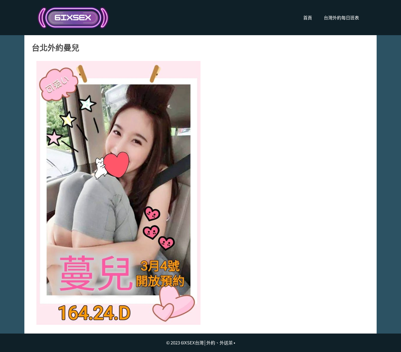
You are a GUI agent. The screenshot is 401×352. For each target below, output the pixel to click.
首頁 (307, 17)
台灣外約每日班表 (341, 17)
